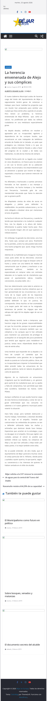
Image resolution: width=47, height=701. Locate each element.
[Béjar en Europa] (5, 36)
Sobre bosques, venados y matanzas (18, 595)
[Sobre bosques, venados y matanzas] (23, 538)
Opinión (8, 67)
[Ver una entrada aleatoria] (41, 36)
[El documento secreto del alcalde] (23, 611)
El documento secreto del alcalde (22, 644)
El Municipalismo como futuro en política (22, 522)
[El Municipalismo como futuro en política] (23, 500)
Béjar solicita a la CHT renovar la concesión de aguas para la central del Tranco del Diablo (23, 477)
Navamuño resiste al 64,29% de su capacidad (22, 486)
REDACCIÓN (27, 87)
